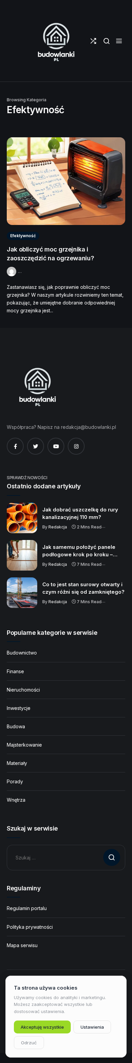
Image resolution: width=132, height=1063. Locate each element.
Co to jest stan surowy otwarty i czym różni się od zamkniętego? (83, 588)
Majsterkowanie (24, 745)
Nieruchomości (23, 690)
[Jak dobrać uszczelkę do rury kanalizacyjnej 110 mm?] (22, 518)
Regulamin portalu (27, 908)
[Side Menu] (119, 41)
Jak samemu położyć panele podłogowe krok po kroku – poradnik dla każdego (78, 551)
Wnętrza (16, 800)
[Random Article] (93, 41)
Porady (15, 781)
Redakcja (57, 526)
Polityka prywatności (30, 927)
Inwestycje (18, 708)
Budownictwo (22, 653)
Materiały (17, 763)
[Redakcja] (12, 271)
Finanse (15, 671)
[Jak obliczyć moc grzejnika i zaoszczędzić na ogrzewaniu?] (66, 181)
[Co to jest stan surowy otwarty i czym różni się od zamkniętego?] (22, 592)
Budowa (16, 726)
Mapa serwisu (22, 945)
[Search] (106, 41)
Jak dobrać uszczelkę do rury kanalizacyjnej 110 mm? (80, 513)
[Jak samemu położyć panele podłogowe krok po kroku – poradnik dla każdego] (22, 555)
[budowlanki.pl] (55, 40)
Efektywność (23, 235)
